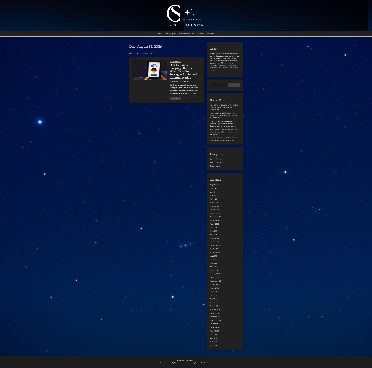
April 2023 (213, 302)
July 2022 (213, 334)
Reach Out (210, 34)
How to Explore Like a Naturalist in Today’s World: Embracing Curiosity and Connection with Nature (224, 132)
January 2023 (214, 313)
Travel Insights (170, 34)
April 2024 (213, 267)
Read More (175, 98)
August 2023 (214, 288)
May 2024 (213, 263)
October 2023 (214, 284)
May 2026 (213, 195)
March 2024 (214, 270)
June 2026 (213, 192)
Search (234, 85)
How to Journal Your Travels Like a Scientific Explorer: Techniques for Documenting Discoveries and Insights (223, 123)
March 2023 (214, 306)
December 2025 (215, 213)
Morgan (186, 81)
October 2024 (214, 249)
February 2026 (215, 206)
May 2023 (213, 299)
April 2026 (213, 199)
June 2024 (213, 260)
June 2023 (213, 295)
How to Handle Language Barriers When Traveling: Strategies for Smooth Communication (184, 71)
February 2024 (215, 274)
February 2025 (215, 238)
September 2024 (216, 252)
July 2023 (213, 292)
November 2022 (215, 320)
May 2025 (213, 231)
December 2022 (215, 317)
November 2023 (215, 281)
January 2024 (214, 277)
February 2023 (215, 309)
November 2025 (215, 217)
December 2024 (215, 245)
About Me (201, 34)
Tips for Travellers (175, 61)
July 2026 (213, 188)
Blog (193, 34)
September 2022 (216, 327)
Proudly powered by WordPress (171, 363)
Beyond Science (184, 34)
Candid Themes (206, 363)
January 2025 (214, 242)
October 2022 (214, 324)
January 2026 (214, 210)
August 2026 (214, 185)
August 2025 (214, 224)
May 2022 (213, 342)
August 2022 (214, 331)
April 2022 (213, 345)
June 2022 (213, 338)
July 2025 (213, 228)
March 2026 (214, 203)
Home (160, 34)
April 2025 (213, 235)
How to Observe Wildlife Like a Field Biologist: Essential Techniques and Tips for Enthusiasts (224, 115)
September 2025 (216, 220)
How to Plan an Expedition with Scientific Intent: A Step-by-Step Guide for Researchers (224, 107)
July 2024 (213, 256)
